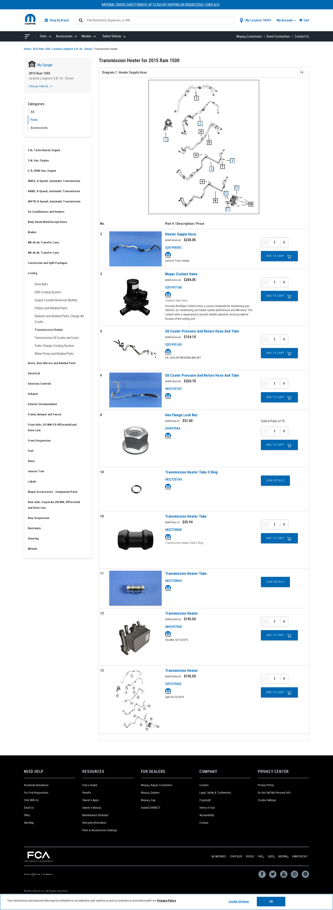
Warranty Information (94, 822)
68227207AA (173, 479)
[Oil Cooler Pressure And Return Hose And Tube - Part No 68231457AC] (135, 390)
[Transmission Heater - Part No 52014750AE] (135, 699)
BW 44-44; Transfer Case (43, 242)
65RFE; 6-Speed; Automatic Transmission (54, 181)
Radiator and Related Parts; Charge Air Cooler (59, 319)
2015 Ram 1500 (41, 49)
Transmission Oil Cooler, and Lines (57, 338)
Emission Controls (39, 383)
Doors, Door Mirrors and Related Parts (52, 363)
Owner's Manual (91, 807)
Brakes (32, 232)
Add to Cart (275, 256)
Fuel (30, 450)
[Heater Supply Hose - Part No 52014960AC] (135, 248)
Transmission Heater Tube (186, 516)
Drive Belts (41, 284)
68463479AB (173, 627)
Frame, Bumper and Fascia (44, 414)
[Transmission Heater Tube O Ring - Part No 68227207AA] (135, 489)
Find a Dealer (89, 785)
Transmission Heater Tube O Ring (191, 472)
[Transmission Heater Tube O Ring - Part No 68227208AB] (135, 540)
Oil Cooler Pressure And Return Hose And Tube (202, 331)
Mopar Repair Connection (156, 785)
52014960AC (173, 247)
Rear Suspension (38, 518)
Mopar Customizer (249, 36)
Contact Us (302, 36)
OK (271, 901)
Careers (203, 785)
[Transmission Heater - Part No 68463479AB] (135, 637)
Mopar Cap (148, 800)
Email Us (29, 807)
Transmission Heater (49, 330)
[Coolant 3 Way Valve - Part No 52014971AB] (135, 297)
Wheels (32, 548)
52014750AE (173, 684)
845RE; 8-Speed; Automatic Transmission (54, 191)
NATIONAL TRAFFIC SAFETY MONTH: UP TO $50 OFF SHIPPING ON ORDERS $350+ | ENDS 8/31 (161, 4)
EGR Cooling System (48, 292)
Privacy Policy (266, 785)
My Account (285, 20)
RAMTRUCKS (299, 856)
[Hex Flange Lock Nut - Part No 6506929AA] (135, 438)
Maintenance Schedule (95, 815)
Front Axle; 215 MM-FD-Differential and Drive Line (52, 427)
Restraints (34, 528)
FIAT (261, 856)
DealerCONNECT (150, 807)
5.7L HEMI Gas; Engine (42, 170)
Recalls (86, 792)
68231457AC (173, 389)
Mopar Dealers (150, 792)
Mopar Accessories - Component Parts (53, 491)
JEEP (271, 856)
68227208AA (173, 581)
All (32, 112)
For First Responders (36, 792)
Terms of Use (207, 807)
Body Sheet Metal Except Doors (47, 222)
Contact (203, 822)
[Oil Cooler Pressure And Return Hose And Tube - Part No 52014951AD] (135, 348)
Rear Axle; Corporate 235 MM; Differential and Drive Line (54, 504)
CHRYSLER (236, 856)
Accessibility (206, 815)
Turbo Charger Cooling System (54, 346)
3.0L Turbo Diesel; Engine (44, 150)
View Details (275, 480)
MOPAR (283, 856)
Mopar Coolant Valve (181, 274)
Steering (33, 538)
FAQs (27, 815)
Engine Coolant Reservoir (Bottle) (56, 300)
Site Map (29, 822)
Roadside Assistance (36, 785)
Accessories (39, 128)
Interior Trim (36, 471)
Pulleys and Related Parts (51, 308)
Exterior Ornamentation (42, 404)
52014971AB (173, 287)
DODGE (250, 856)
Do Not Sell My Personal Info (274, 792)
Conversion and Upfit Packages (48, 263)
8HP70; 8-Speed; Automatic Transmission (54, 201)
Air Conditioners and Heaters (46, 211)
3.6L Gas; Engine (38, 160)
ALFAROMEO (218, 856)
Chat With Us (31, 800)
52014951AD (173, 344)
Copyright (205, 800)
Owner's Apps (90, 800)
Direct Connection (278, 36)
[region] (166, 902)
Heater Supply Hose (180, 234)
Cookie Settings (267, 800)
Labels (32, 481)
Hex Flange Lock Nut (181, 415)
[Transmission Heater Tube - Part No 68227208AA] (135, 588)
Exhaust (33, 394)
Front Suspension (39, 440)
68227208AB (173, 530)
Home (27, 49)
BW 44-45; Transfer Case (43, 252)
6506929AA (172, 428)
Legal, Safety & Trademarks (215, 792)
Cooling (32, 273)
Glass (31, 461)
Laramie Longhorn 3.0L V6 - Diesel (72, 49)
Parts (34, 120)
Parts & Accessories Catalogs (99, 830)
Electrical (34, 373)
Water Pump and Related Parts (54, 353)
